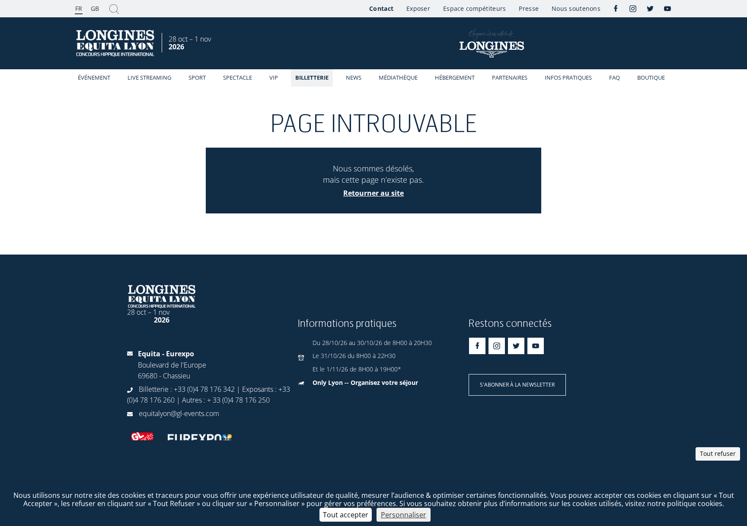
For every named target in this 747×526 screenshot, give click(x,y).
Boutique (651, 77)
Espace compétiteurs (474, 8)
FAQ (614, 77)
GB (95, 8)
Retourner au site (373, 193)
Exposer (418, 8)
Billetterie (312, 77)
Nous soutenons (576, 8)
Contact (381, 8)
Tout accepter (345, 515)
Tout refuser (718, 453)
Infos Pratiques (568, 77)
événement (94, 77)
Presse (529, 8)
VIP (273, 77)
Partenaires (509, 77)
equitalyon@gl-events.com (179, 413)
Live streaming (149, 77)
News (353, 77)
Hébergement (455, 77)
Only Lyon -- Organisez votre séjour (365, 382)
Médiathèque (398, 77)
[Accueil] (116, 43)
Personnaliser (403, 515)
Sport (197, 77)
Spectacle (237, 77)
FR (78, 8)
